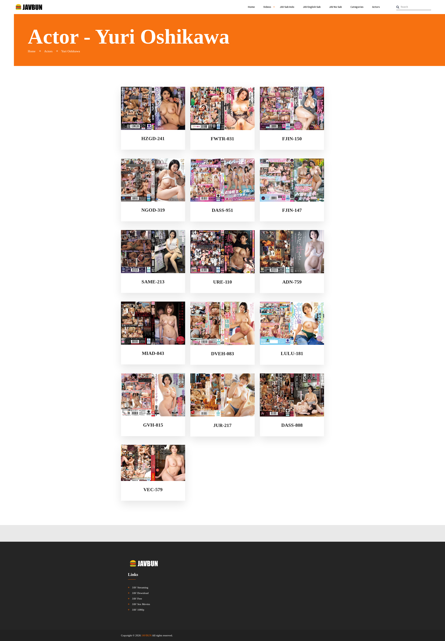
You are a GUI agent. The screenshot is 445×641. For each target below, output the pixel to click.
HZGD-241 (153, 138)
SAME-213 (152, 281)
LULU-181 (292, 353)
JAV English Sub (312, 7)
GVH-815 (153, 425)
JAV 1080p (138, 609)
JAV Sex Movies (141, 604)
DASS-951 (222, 210)
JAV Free (137, 598)
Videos (267, 7)
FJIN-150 (292, 138)
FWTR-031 (222, 138)
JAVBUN (146, 635)
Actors (376, 7)
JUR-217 (222, 425)
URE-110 (222, 282)
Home (251, 7)
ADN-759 (292, 282)
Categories (356, 7)
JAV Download (140, 593)
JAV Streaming (140, 587)
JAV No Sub (335, 7)
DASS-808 (292, 425)
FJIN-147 (292, 210)
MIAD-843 (153, 353)
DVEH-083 (222, 353)
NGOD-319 (153, 210)
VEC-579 (153, 489)
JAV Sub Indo (287, 7)
